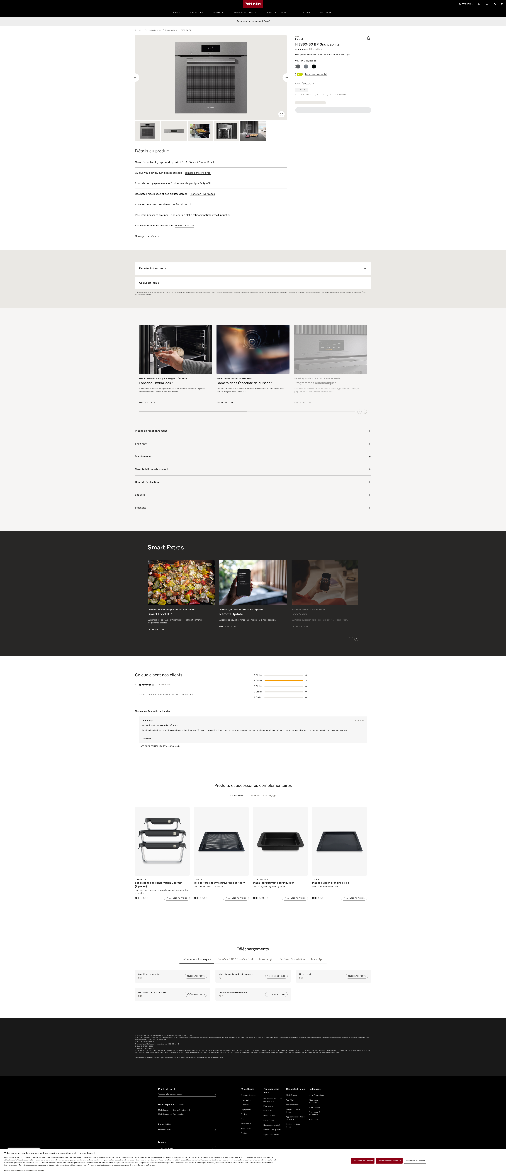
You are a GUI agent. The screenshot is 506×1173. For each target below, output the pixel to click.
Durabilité (245, 1105)
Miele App (317, 959)
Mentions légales (11, 1170)
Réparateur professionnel (314, 1101)
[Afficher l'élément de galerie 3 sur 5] (200, 131)
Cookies (41, 1170)
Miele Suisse (246, 1100)
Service (306, 13)
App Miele (290, 1100)
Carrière (244, 1114)
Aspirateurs (219, 13)
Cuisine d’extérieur (276, 13)
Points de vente (167, 1089)
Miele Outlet (268, 1120)
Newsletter (164, 1124)
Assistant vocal (292, 1105)
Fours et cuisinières (153, 30)
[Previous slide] (135, 77)
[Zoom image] (281, 114)
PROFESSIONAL (327, 13)
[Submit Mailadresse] (215, 1130)
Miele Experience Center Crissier (172, 1114)
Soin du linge (196, 13)
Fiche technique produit (316, 74)
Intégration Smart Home (293, 1111)
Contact (244, 1133)
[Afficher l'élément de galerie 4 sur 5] (226, 131)
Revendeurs (246, 1128)
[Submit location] (215, 1095)
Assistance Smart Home (293, 1125)
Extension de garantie (272, 1130)
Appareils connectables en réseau (295, 1118)
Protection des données (27, 1170)
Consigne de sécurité (147, 236)
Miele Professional (316, 1095)
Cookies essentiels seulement (389, 1161)
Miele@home (291, 1095)
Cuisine (176, 13)
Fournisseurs (246, 1124)
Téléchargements (196, 976)
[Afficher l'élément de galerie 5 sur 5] (253, 131)
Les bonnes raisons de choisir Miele (272, 1100)
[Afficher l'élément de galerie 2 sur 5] (174, 131)
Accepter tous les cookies (362, 1161)
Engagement (246, 1109)
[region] (211, 77)
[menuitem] (178, 12)
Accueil (138, 30)
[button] (298, 66)
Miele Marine (314, 1107)
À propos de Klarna (271, 1135)
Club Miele (267, 1111)
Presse (244, 1119)
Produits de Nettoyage (245, 13)
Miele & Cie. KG (184, 225)
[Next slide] (287, 77)
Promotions (268, 1106)
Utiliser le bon (269, 1116)
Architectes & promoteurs (314, 1113)
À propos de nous (248, 1095)
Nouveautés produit (271, 1125)
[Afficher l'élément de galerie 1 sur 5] (147, 131)
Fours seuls (170, 30)
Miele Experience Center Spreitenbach (174, 1110)
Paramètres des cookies (415, 1161)
